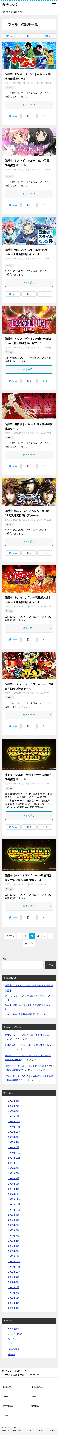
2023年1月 (13, 1256)
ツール (9, 87)
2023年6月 (13, 1230)
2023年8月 (13, 1220)
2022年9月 (13, 1277)
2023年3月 (13, 1246)
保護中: (8, 990)
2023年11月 (14, 1204)
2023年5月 (13, 1235)
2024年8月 (13, 1168)
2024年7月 (13, 1173)
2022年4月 (13, 1303)
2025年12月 (14, 1121)
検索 (4, 959)
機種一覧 (6, 1387)
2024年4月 (13, 1189)
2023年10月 (14, 1209)
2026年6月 (13, 1111)
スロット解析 (15, 1333)
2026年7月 (13, 1106)
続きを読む (29, 104)
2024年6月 (13, 1178)
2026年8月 (13, 1100)
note (33, 1396)
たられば (35, 1070)
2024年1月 (13, 1194)
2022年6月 (13, 1292)
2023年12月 (14, 1199)
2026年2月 (13, 1116)
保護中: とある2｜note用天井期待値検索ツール (29, 985)
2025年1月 (13, 1147)
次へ (27, 943)
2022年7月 (13, 1287)
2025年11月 (14, 1126)
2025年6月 (13, 1137)
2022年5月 (13, 1297)
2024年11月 (14, 1158)
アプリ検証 (8, 1406)
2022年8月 (13, 1282)
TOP (12, 1370)
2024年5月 (13, 1183)
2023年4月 (13, 1240)
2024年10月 (14, 1163)
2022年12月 (14, 1261)
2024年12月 (14, 1152)
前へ (11, 936)
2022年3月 (13, 1308)
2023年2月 (13, 1251)
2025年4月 (13, 1142)
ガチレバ (9, 5)
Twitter (5, 1396)
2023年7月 (13, 1225)
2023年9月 (13, 1215)
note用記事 (13, 1328)
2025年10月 (14, 1131)
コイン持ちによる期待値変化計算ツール (25, 1014)
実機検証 (35, 1406)
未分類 (11, 1354)
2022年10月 (14, 1272)
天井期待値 (13, 1349)
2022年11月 (14, 1266)
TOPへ (52, 1430)
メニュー (12, 1344)
